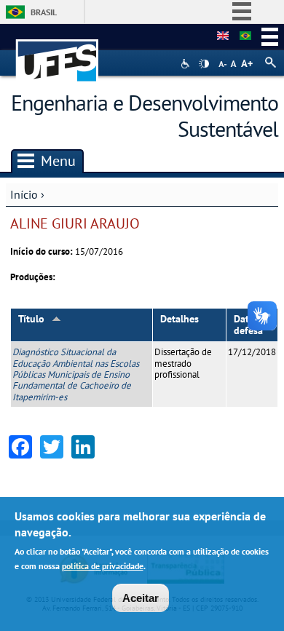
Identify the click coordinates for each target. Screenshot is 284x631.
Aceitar (140, 598)
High (204, 64)
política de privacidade (102, 565)
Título (31, 318)
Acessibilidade (186, 63)
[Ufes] (57, 53)
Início (24, 194)
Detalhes (179, 318)
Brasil (44, 12)
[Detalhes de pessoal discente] (223, 36)
